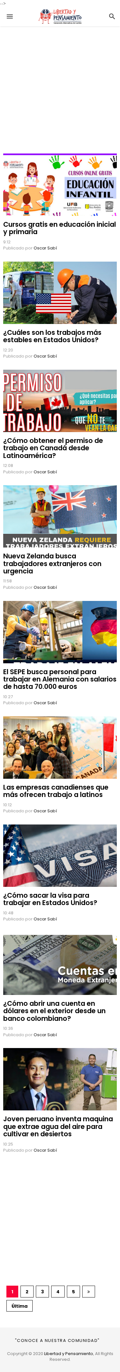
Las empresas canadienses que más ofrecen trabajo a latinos (55, 791)
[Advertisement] (60, 86)
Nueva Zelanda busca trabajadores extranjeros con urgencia (52, 563)
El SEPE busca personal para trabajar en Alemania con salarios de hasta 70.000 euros (59, 679)
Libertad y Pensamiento (68, 1354)
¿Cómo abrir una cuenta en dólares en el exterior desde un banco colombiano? (54, 1011)
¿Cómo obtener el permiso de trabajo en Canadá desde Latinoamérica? (53, 448)
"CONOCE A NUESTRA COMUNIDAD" (57, 1340)
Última (20, 1306)
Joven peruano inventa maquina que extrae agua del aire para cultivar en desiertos (58, 1126)
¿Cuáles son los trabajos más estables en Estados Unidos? (52, 336)
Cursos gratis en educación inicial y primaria (59, 228)
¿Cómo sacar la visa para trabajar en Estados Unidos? (50, 899)
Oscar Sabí (45, 248)
